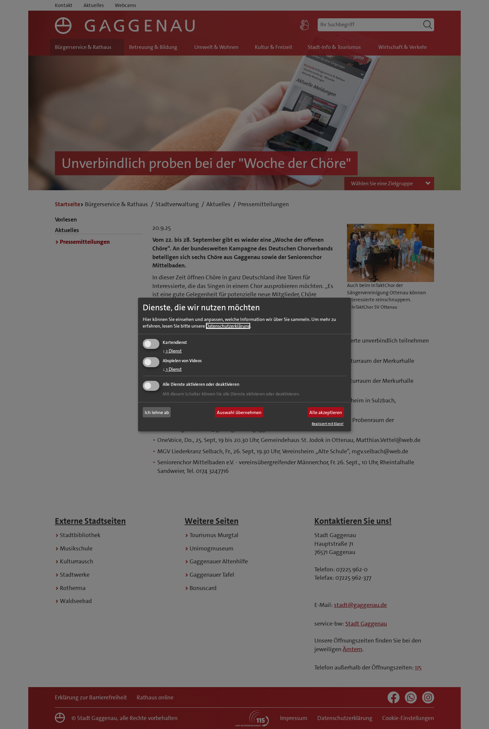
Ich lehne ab (157, 412)
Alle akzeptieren (325, 412)
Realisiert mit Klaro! (328, 423)
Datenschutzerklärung (228, 326)
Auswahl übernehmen (239, 412)
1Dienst (172, 351)
